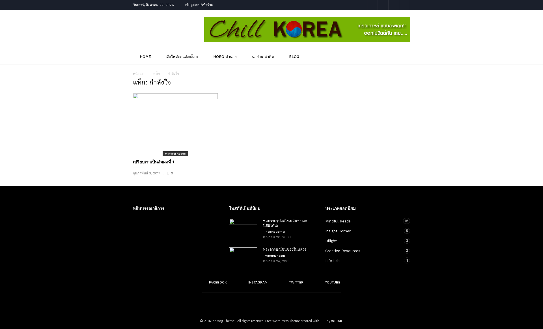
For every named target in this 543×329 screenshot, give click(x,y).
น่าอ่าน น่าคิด (263, 57)
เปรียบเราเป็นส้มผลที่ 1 (153, 161)
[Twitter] (394, 5)
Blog (294, 57)
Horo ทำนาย (225, 57)
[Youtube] (404, 5)
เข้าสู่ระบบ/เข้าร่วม (199, 5)
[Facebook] (372, 5)
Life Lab (362, 260)
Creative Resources (362, 250)
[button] (402, 56)
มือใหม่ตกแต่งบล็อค (182, 57)
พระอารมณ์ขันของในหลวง (284, 249)
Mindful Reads (175, 153)
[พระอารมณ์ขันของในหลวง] (243, 257)
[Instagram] (383, 5)
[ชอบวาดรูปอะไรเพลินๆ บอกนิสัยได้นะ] (243, 229)
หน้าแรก (139, 73)
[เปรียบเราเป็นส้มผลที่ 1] (175, 124)
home (145, 57)
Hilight (362, 241)
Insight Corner (275, 231)
